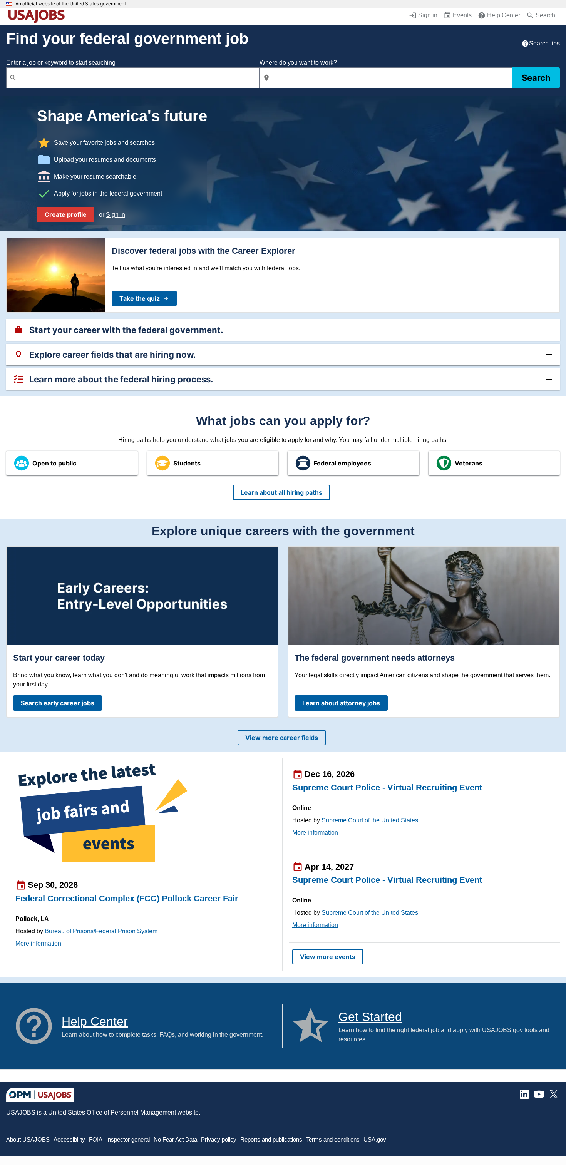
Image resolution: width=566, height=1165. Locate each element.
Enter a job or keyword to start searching (61, 62)
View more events (327, 957)
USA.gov (374, 1139)
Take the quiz (139, 298)
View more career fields (281, 738)
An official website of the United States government (70, 4)
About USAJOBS (28, 1139)
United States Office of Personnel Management (112, 1112)
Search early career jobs (57, 703)
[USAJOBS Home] (38, 16)
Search (536, 78)
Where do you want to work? (298, 62)
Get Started (370, 1017)
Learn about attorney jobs (341, 703)
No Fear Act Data (175, 1139)
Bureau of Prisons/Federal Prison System (101, 931)
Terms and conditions (333, 1139)
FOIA (95, 1139)
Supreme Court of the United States (370, 820)
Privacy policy (218, 1139)
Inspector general (128, 1139)
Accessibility (69, 1139)
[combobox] (133, 77)
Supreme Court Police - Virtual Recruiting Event (387, 787)
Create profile (66, 214)
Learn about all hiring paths (281, 492)
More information (38, 943)
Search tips (544, 43)
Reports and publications (271, 1139)
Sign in (115, 214)
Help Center (95, 1021)
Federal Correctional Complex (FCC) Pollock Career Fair (126, 898)
